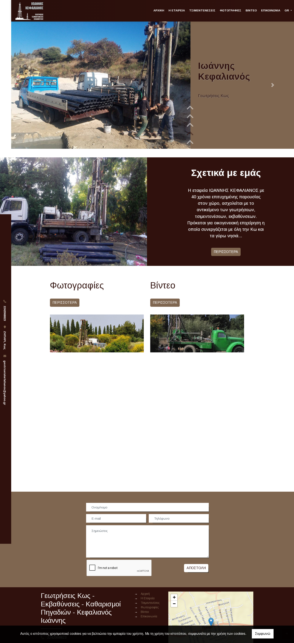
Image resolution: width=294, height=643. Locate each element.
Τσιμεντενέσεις (202, 10)
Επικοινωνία (270, 10)
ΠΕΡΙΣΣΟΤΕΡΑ (226, 252)
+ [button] (174, 597)
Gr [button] (287, 10)
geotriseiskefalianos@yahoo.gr (4, 382)
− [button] (174, 603)
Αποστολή (196, 568)
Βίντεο (251, 10)
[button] (32, 85)
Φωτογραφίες (230, 10)
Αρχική (158, 10)
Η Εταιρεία (177, 10)
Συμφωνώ (262, 633)
